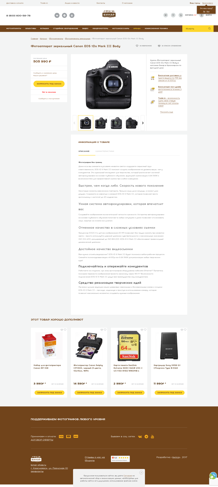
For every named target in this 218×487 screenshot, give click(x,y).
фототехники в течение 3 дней (170, 89)
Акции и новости (72, 3)
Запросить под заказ (49, 84)
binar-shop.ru (38, 465)
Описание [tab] (83, 151)
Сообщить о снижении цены (45, 73)
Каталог (43, 39)
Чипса (176, 457)
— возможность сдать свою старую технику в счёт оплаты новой (169, 102)
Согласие (128, 476)
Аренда (137, 29)
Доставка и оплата (14, 3)
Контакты (101, 3)
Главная (34, 39)
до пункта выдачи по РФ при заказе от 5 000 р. (170, 78)
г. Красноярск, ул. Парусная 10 (49, 468)
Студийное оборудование (65, 29)
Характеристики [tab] (104, 151)
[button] (208, 3)
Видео (85, 29)
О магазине (127, 3)
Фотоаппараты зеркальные (77, 39)
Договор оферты (42, 440)
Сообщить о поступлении (49, 98)
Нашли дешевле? (40, 75)
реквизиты (37, 471)
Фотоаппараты (13, 29)
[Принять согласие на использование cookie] (141, 473)
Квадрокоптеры (100, 29)
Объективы (30, 29)
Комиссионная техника (156, 29)
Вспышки (44, 29)
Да (204, 11)
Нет (208, 11)
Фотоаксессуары (120, 29)
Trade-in (44, 3)
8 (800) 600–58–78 (18, 15)
